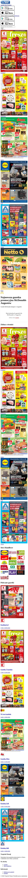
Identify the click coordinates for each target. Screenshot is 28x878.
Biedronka (16, 15)
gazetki (17, 317)
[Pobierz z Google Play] (8, 9)
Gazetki (2, 5)
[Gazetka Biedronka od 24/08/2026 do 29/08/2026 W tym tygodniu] (12, 707)
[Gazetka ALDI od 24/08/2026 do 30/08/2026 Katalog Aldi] (12, 841)
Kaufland (3, 73)
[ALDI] (14, 245)
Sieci (6, 5)
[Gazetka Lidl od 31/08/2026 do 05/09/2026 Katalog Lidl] (12, 796)
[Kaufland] (14, 71)
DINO (2, 160)
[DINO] (14, 158)
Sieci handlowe (7, 866)
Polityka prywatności (9, 872)
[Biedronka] (14, 115)
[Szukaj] (2, 28)
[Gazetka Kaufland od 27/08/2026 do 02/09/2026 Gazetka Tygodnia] (12, 662)
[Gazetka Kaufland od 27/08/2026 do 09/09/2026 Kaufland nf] (12, 617)
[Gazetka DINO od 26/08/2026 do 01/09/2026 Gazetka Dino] (12, 751)
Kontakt (9, 5)
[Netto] (14, 289)
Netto (2, 290)
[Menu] (4, 29)
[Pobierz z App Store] (8, 14)
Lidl (2, 203)
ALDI (2, 247)
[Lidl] (14, 202)
